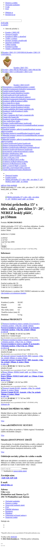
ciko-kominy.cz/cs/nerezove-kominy (13, 293)
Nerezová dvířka (20, 164)
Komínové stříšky (21, 101)
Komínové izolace (22, 119)
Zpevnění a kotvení (23, 168)
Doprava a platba (11, 3)
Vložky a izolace (11, 38)
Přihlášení (8, 513)
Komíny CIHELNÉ (12, 32)
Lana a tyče (15, 157)
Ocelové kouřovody (24, 143)
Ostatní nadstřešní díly (26, 109)
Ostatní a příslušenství (13, 49)
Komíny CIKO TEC (21, 68)
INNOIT (14, 537)
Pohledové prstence (23, 105)
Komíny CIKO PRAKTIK (31, 70)
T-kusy (10, 113)
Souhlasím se (15, 471)
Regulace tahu (18, 153)
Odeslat (24, 469)
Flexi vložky (16, 121)
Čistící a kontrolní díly (26, 115)
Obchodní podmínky (12, 5)
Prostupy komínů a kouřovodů (16, 40)
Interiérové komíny (22, 93)
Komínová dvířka (11, 47)
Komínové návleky (23, 107)
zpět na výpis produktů (9, 185)
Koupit (4, 246)
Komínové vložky (21, 111)
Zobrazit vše (5, 404)
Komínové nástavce (24, 97)
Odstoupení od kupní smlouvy (16, 515)
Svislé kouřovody (21, 95)
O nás (7, 7)
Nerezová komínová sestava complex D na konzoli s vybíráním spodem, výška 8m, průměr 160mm (20, 330)
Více (2, 421)
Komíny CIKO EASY (22, 85)
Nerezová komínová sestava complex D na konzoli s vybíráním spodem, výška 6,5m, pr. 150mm (20, 346)
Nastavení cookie (11, 517)
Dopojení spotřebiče (12, 42)
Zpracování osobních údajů (15, 505)
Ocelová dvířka (19, 160)
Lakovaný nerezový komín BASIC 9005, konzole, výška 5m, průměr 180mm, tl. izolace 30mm (22, 362)
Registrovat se (10, 15)
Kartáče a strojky (21, 155)
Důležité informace (12, 509)
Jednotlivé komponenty (27, 89)
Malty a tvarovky (21, 166)
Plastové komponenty (25, 145)
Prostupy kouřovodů (24, 123)
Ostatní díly (15, 117)
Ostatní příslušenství (24, 170)
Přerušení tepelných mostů (30, 133)
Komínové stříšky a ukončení (15, 36)
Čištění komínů (10, 45)
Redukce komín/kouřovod (30, 147)
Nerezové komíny (11, 34)
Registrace (9, 511)
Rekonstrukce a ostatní (27, 87)
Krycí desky (15, 103)
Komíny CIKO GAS (25, 72)
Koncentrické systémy (26, 151)
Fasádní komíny (19, 91)
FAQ (7, 9)
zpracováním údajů (20, 471)
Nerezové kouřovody (25, 149)
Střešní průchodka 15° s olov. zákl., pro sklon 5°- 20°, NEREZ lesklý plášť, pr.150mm (24, 180)
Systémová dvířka (21, 162)
